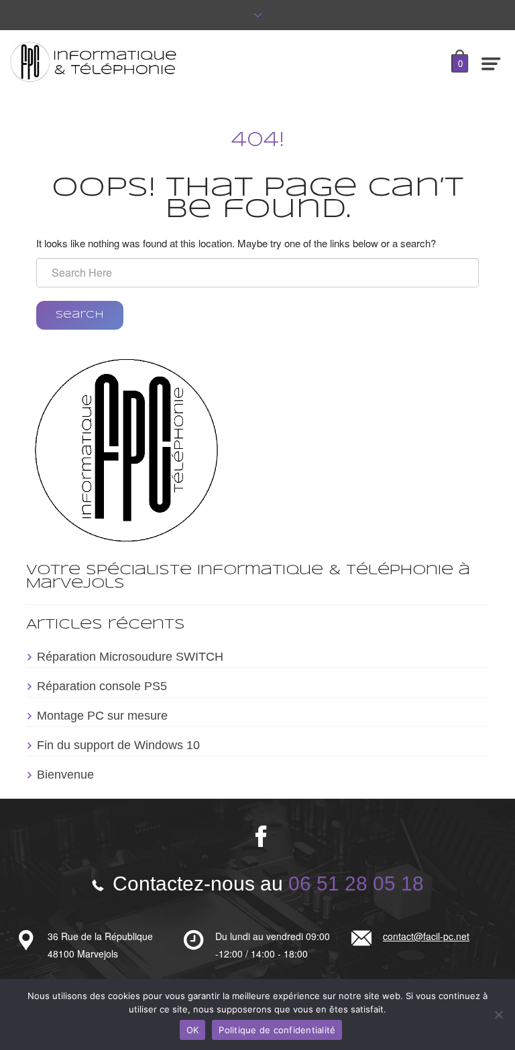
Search (80, 315)
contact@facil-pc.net (426, 936)
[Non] (498, 1014)
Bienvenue (65, 774)
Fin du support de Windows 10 (118, 745)
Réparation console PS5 (102, 686)
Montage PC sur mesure (102, 715)
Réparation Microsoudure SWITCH (130, 656)
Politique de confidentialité (277, 1030)
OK (192, 1030)
